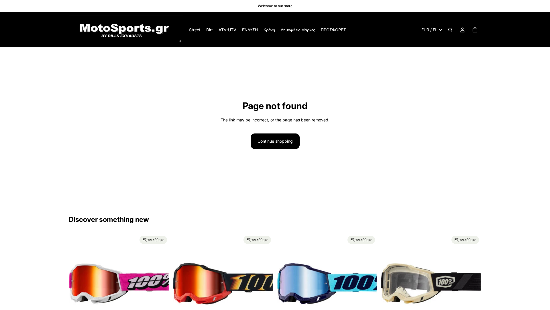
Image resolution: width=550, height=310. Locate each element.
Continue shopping (275, 141)
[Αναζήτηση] (450, 30)
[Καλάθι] (475, 30)
